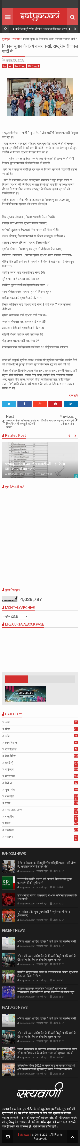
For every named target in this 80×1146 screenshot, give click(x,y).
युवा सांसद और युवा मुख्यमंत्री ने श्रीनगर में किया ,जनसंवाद (43, 913)
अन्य (7, 722)
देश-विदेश (10, 756)
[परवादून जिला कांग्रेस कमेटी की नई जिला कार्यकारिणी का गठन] (40, 460)
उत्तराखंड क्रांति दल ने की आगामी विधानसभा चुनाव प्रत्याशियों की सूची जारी (44, 881)
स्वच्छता (9, 830)
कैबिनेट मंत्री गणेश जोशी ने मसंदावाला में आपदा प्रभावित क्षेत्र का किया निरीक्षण (45, 29)
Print (22, 66)
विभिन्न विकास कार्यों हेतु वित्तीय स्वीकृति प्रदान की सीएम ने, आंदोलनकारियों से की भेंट (47, 864)
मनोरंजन (10, 776)
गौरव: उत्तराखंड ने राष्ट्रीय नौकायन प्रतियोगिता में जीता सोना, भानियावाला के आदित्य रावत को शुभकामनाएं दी (47, 1051)
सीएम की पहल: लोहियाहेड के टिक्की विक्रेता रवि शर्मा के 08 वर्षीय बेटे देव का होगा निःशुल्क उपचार (46, 957)
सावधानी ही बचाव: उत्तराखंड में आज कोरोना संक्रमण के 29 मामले (47, 897)
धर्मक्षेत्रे (9, 763)
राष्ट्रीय (9, 816)
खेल (7, 729)
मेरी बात (9, 783)
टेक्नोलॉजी (10, 749)
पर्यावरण (9, 769)
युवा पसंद (10, 790)
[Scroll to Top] (72, 1136)
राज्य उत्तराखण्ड (13, 810)
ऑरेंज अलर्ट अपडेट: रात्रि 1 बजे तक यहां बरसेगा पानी (46, 941)
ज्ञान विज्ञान (11, 743)
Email (35, 66)
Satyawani (24, 1134)
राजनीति (73, 395)
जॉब (7, 736)
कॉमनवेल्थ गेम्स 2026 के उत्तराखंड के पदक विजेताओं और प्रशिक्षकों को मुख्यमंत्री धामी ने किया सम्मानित (46, 1067)
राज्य (7, 803)
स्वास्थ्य (9, 837)
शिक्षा (7, 823)
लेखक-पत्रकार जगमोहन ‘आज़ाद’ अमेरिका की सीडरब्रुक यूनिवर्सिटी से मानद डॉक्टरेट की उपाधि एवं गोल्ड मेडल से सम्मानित (45, 992)
